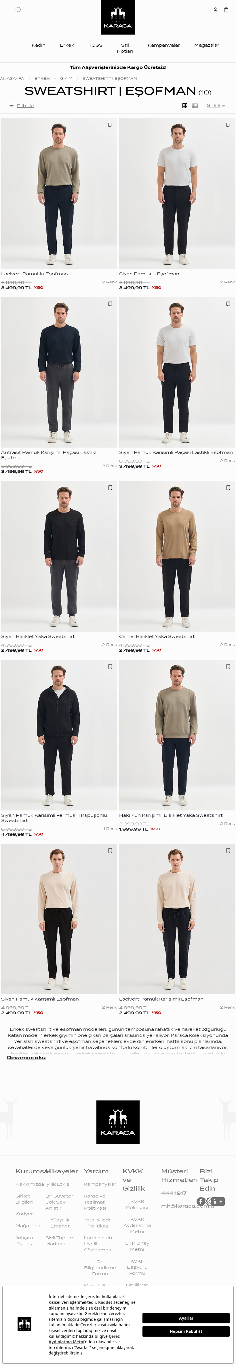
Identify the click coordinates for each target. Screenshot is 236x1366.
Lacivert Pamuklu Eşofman (34, 274)
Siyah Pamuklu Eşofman (149, 274)
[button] (19, 10)
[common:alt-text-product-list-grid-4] (195, 105)
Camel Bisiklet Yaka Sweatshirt (157, 636)
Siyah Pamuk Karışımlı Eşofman (40, 999)
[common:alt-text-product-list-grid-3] (185, 106)
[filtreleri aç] (11, 106)
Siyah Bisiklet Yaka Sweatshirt (38, 636)
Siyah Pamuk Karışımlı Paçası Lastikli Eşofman (176, 452)
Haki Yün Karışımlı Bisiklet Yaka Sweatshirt (171, 815)
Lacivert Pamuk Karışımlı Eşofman (161, 999)
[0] (226, 10)
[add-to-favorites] (110, 125)
